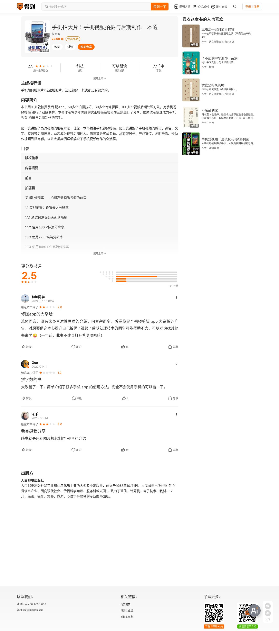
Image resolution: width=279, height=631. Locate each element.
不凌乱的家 (210, 110)
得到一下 (159, 7)
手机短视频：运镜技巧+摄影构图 (225, 139)
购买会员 (86, 46)
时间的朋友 (127, 616)
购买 (57, 46)
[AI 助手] (254, 610)
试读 (70, 46)
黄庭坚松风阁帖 (213, 85)
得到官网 (126, 604)
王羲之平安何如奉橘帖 (218, 29)
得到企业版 (127, 610)
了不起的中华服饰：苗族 (220, 58)
